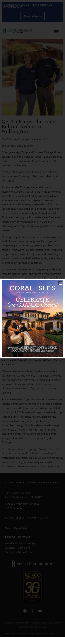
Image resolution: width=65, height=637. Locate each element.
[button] (60, 283)
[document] (32, 318)
